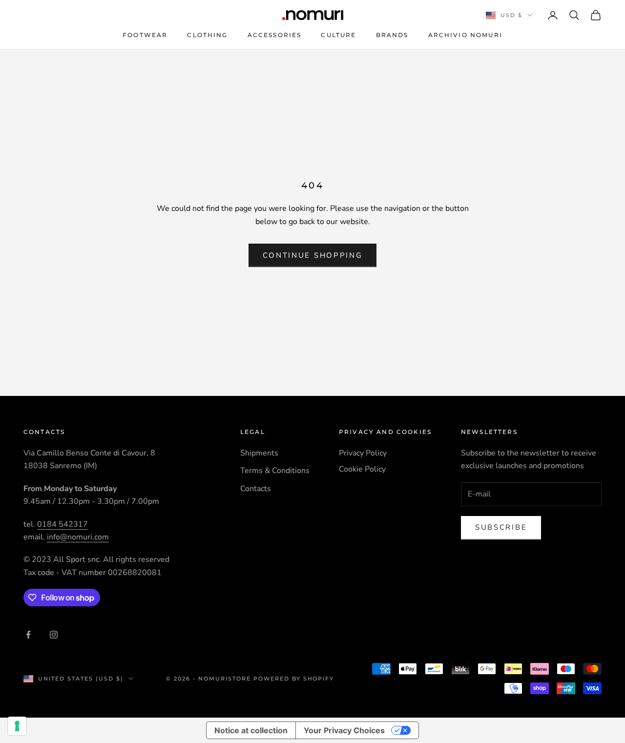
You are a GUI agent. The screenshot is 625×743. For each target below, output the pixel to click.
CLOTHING (207, 35)
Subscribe (501, 527)
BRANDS (392, 35)
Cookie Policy (362, 469)
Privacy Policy (363, 453)
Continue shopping (313, 255)
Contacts (255, 488)
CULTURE (338, 35)
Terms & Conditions (275, 470)
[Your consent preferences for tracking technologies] (17, 726)
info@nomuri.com (78, 537)
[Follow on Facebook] (28, 635)
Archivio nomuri (465, 35)
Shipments (259, 453)
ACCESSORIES (275, 35)
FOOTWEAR (145, 35)
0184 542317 (62, 524)
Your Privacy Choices (344, 730)
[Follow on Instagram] (54, 635)
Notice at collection (251, 730)
